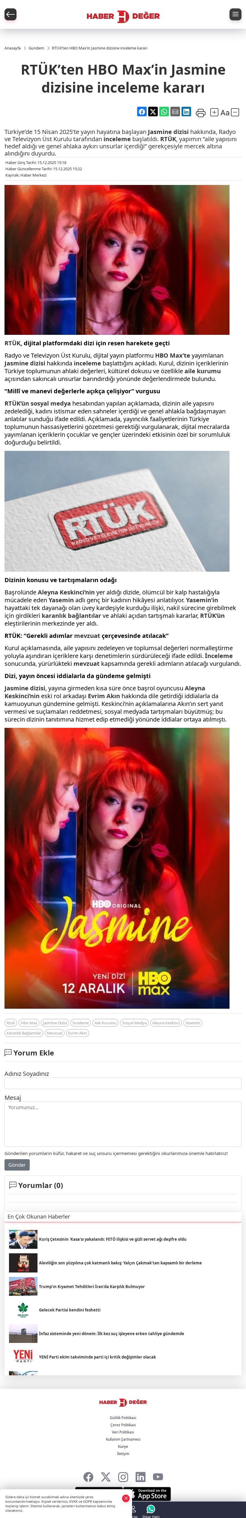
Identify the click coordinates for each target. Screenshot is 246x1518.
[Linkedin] (140, 1475)
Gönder (17, 1165)
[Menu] (236, 14)
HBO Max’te (172, 355)
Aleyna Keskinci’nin (66, 592)
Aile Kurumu (105, 1022)
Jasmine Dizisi (55, 1022)
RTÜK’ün (16, 403)
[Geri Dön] (10, 14)
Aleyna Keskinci (166, 1022)
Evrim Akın (104, 696)
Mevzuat (54, 1033)
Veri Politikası (123, 1432)
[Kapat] (126, 1498)
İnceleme (219, 656)
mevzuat (87, 636)
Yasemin (61, 600)
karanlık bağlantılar (71, 616)
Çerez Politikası (123, 1424)
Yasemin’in (202, 600)
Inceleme (81, 1022)
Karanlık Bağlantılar (24, 1033)
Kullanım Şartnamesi (123, 1439)
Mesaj (12, 1098)
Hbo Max (29, 1022)
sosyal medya (51, 403)
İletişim (123, 1453)
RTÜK (168, 139)
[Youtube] (158, 1475)
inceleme (117, 139)
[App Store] (147, 1494)
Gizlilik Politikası (123, 1417)
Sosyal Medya (134, 1022)
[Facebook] (88, 1475)
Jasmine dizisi (168, 132)
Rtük (11, 1022)
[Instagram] (123, 1475)
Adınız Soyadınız (26, 1074)
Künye (123, 1446)
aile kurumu (202, 371)
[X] (105, 1475)
